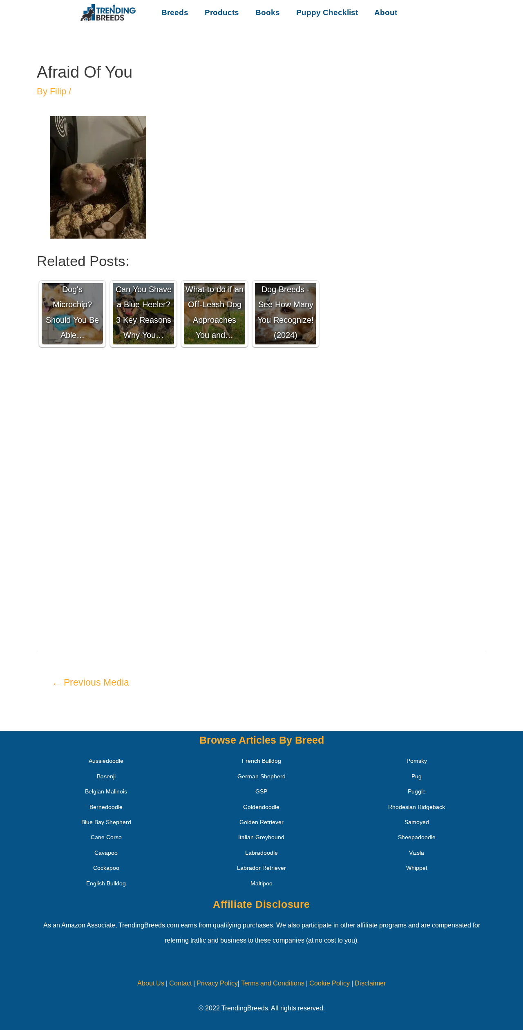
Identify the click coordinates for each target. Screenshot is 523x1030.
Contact (180, 983)
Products (222, 12)
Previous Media (90, 682)
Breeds (174, 12)
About (385, 12)
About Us (150, 983)
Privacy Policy (217, 983)
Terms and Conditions (272, 983)
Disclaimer (370, 983)
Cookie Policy (329, 983)
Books (267, 12)
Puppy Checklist (327, 12)
